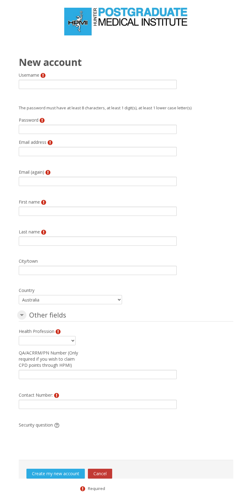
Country (26, 290)
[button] (21, 315)
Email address (32, 142)
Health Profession (36, 331)
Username (29, 75)
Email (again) (31, 172)
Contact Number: (36, 395)
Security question (36, 425)
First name (29, 202)
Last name (29, 232)
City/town (28, 261)
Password (28, 120)
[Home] (126, 21)
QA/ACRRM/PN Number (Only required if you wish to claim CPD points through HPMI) (48, 359)
